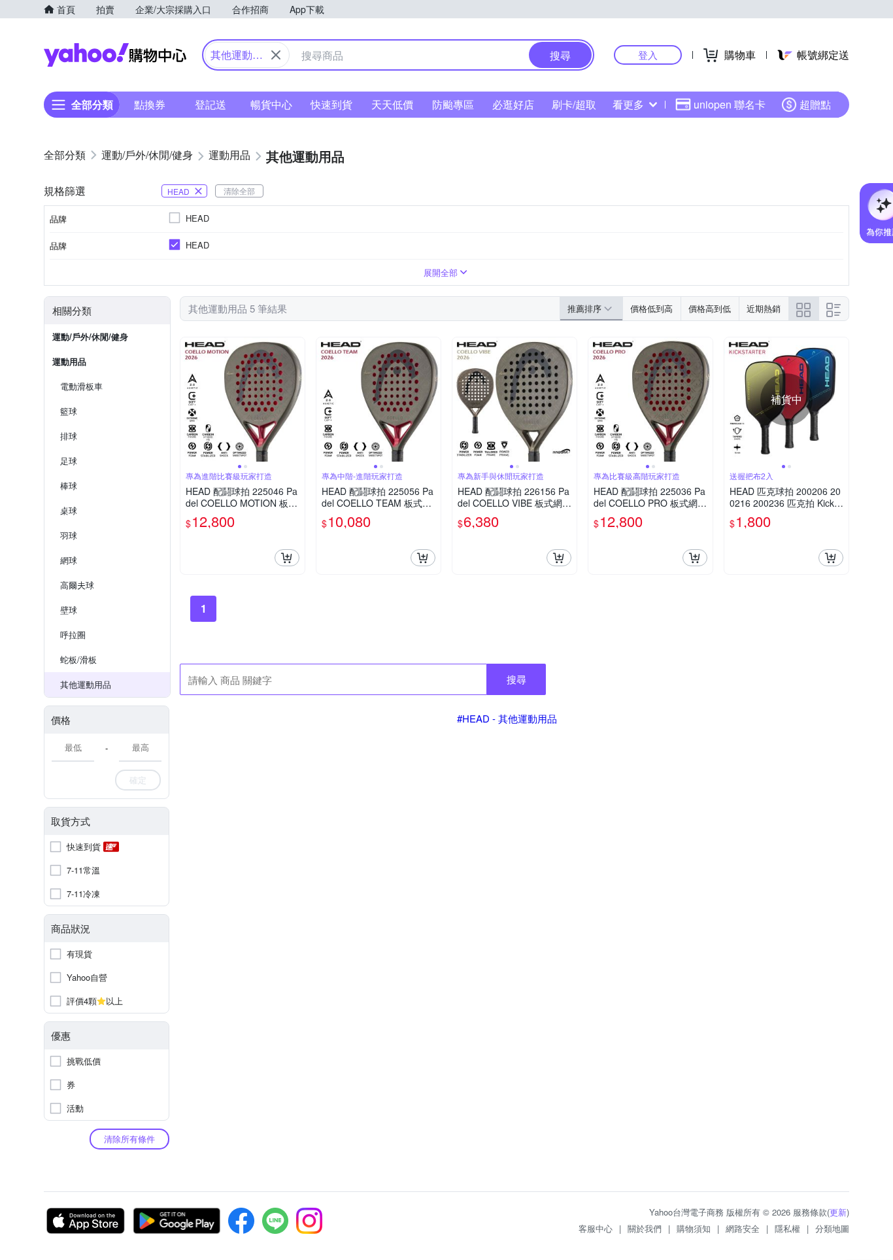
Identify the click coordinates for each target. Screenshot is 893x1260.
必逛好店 (513, 104)
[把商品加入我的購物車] (287, 557)
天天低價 (392, 104)
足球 (68, 460)
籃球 (68, 411)
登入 (648, 54)
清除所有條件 (129, 1138)
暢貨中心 (271, 104)
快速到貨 (331, 104)
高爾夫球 (77, 585)
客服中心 (596, 1228)
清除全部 (239, 190)
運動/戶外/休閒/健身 (90, 336)
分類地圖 (832, 1228)
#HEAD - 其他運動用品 (507, 718)
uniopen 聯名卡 (730, 104)
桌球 (68, 510)
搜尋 (516, 679)
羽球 (68, 535)
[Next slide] (296, 399)
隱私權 (787, 1228)
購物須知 (694, 1228)
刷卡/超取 (574, 104)
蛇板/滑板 (78, 659)
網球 (68, 560)
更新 (838, 1212)
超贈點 (815, 104)
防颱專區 (453, 104)
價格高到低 (709, 308)
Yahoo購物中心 (115, 55)
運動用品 (69, 361)
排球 (68, 436)
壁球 (68, 610)
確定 (137, 780)
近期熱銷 (764, 308)
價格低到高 (651, 308)
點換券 (149, 104)
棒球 (68, 485)
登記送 (210, 104)
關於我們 (645, 1228)
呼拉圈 (73, 634)
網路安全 (743, 1228)
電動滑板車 (81, 386)
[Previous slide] (188, 399)
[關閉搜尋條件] (276, 55)
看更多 (628, 104)
